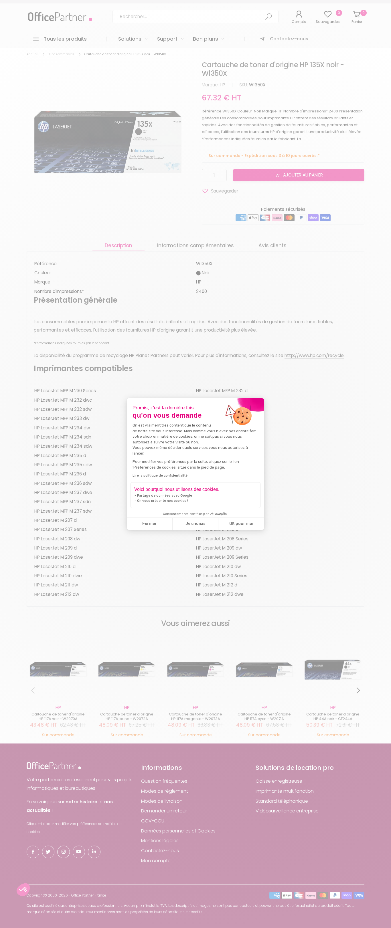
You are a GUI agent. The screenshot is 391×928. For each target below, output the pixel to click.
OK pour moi (241, 523)
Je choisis (195, 523)
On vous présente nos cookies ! (162, 501)
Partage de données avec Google (164, 495)
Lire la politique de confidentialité (160, 475)
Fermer (149, 523)
